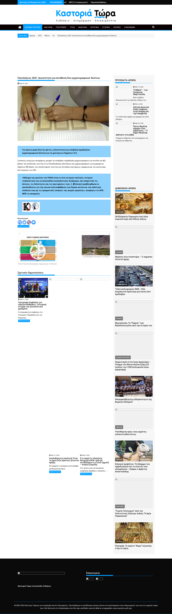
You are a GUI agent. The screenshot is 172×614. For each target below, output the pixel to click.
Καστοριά (48, 27)
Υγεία (72, 27)
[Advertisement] (86, 55)
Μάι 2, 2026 (139, 104)
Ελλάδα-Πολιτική (32, 27)
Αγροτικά (94, 27)
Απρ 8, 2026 (86, 455)
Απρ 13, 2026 (55, 455)
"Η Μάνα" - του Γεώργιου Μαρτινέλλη (106, 2)
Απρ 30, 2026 (139, 123)
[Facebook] (20, 222)
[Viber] (29, 222)
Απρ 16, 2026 (24, 299)
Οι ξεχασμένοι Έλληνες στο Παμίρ (96, 257)
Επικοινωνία (129, 27)
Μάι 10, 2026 (139, 87)
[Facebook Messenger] (33, 222)
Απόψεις (117, 27)
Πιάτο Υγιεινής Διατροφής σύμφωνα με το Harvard (37, 264)
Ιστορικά (106, 27)
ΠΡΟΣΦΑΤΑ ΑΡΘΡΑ (125, 80)
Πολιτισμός (61, 27)
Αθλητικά (82, 27)
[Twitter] (24, 222)
